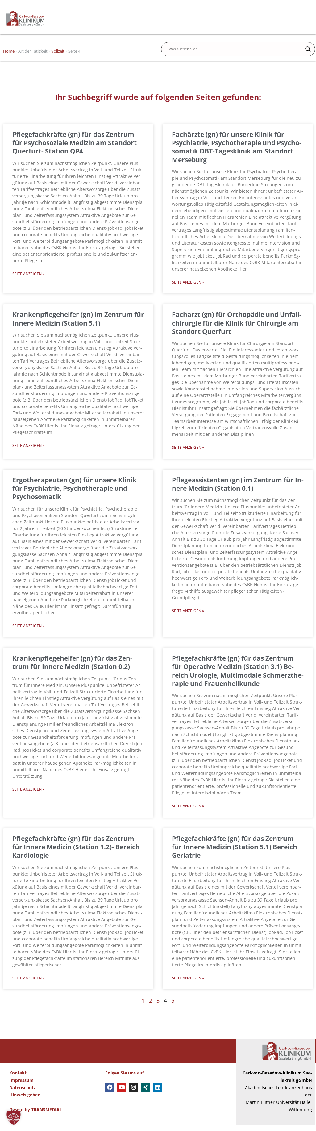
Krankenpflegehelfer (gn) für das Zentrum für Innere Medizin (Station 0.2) (72, 662)
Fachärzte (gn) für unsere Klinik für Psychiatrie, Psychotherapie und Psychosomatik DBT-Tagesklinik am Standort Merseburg (236, 147)
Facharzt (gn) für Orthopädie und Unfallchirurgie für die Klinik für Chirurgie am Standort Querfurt (236, 323)
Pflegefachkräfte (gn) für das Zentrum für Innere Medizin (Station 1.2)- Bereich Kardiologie (76, 847)
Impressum (21, 1080)
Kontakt (18, 1073)
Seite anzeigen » (28, 273)
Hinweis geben (24, 1095)
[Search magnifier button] (308, 49)
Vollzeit (57, 51)
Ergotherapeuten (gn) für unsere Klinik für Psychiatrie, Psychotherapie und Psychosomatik (74, 488)
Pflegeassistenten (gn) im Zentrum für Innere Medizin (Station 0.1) (238, 484)
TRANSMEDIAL (46, 1109)
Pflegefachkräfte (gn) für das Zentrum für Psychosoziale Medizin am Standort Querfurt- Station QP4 (74, 143)
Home (9, 51)
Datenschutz (22, 1088)
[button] (13, 1117)
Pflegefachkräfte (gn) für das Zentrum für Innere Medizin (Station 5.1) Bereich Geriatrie (234, 847)
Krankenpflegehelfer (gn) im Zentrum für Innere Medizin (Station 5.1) (78, 318)
